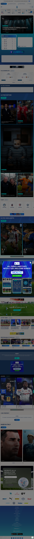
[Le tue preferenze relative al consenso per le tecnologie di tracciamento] (32, 537)
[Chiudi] (30, 262)
